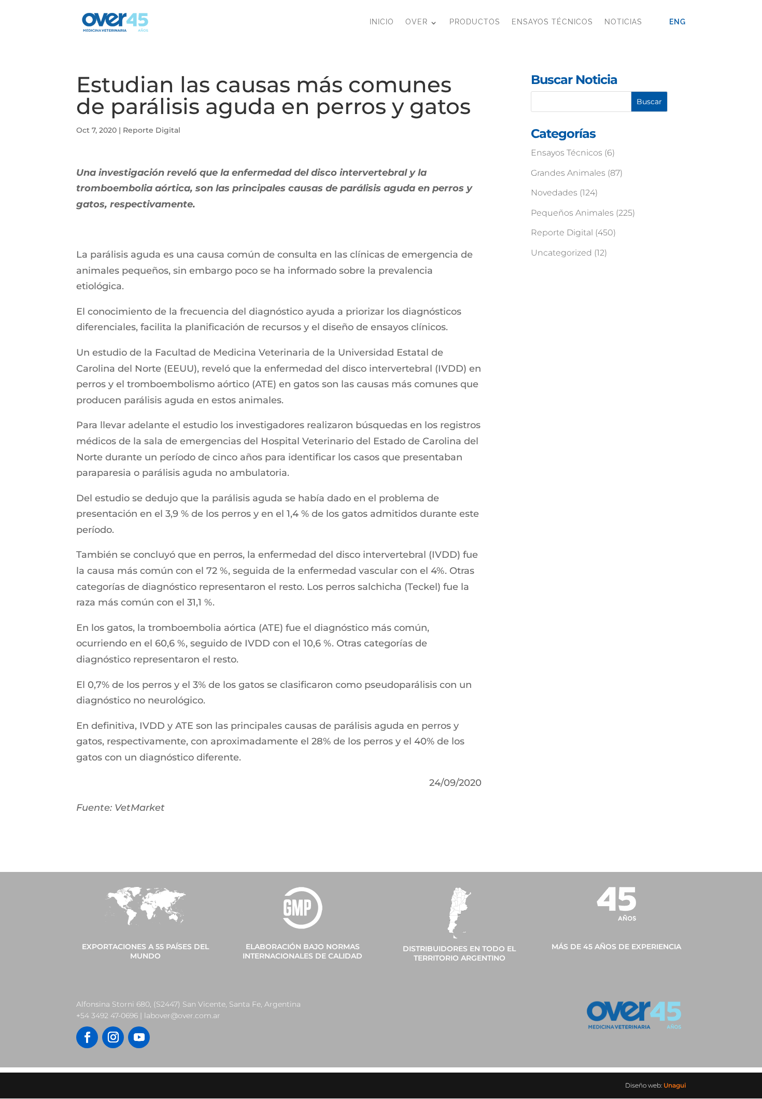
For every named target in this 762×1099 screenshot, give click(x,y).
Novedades (554, 193)
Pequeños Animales (572, 213)
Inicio (382, 22)
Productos (474, 22)
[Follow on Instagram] (113, 1037)
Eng (677, 22)
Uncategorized (561, 253)
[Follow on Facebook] (87, 1037)
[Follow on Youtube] (139, 1037)
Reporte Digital (151, 130)
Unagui (675, 1085)
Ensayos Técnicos (552, 22)
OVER (416, 22)
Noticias (623, 22)
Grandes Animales (568, 173)
